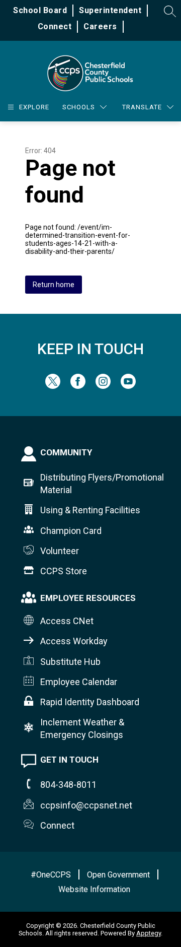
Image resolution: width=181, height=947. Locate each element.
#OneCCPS (51, 875)
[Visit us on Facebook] (77, 386)
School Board (40, 10)
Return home (53, 285)
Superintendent (110, 10)
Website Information (94, 889)
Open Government (118, 875)
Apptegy (148, 933)
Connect (55, 26)
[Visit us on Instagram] (103, 386)
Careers (100, 26)
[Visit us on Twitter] (52, 386)
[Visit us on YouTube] (128, 386)
